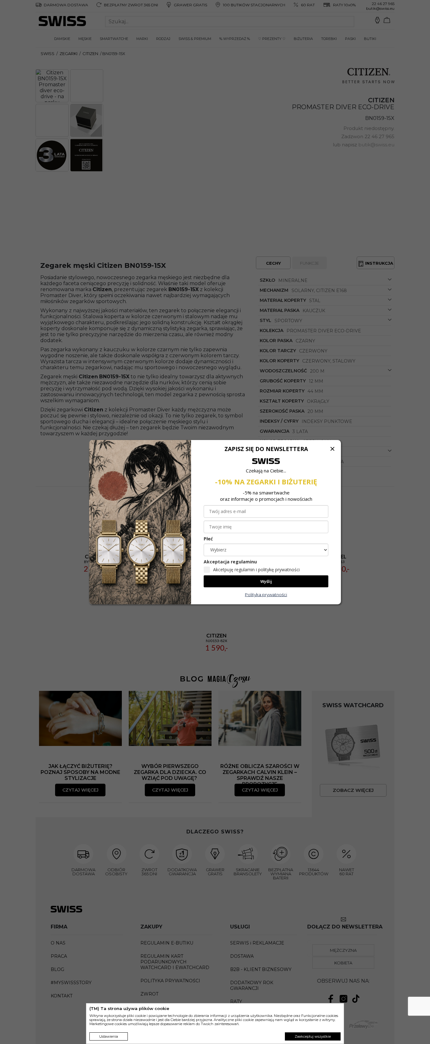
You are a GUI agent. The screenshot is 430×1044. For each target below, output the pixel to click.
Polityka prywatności (266, 594)
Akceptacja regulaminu (230, 562)
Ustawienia (108, 1036)
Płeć (208, 539)
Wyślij (266, 581)
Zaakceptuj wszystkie (313, 1036)
